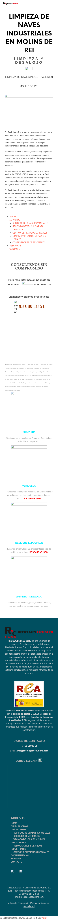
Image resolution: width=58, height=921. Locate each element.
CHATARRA (29, 432)
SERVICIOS (14, 220)
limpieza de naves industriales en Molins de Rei (20, 386)
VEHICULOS (29, 486)
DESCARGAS (15, 245)
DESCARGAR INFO (32, 498)
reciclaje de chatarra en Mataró (21, 375)
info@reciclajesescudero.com (32, 750)
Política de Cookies (39, 903)
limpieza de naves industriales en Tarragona (28, 379)
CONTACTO (14, 249)
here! (44, 918)
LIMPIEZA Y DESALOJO (29, 596)
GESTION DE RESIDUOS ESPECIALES (30, 232)
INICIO (12, 216)
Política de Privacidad (17, 903)
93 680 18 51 (31, 746)
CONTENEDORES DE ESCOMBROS (29, 242)
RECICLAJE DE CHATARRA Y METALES (30, 223)
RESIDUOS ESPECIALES (29, 543)
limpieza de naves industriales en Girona (36, 383)
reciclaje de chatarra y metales (23, 364)
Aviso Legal (29, 906)
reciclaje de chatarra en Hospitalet (25, 372)
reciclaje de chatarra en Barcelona (22, 368)
